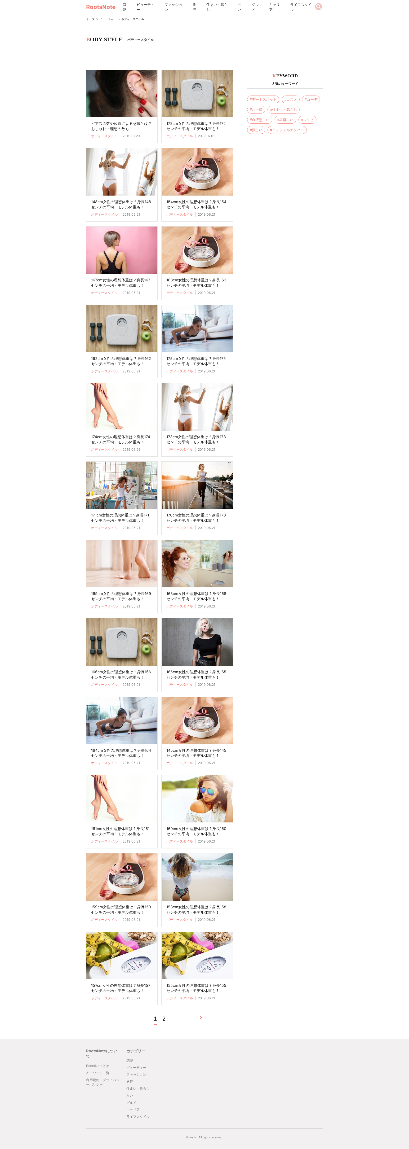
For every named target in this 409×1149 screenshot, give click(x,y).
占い (239, 7)
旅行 (194, 7)
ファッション (173, 7)
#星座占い (285, 120)
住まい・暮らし (217, 7)
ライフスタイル (300, 7)
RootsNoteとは (97, 1066)
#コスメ (290, 99)
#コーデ (311, 99)
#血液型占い (260, 120)
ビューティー (145, 7)
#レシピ (307, 120)
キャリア (274, 7)
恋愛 (124, 7)
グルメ (255, 7)
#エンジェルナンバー (287, 130)
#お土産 (256, 109)
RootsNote (101, 7)
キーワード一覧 (97, 1073)
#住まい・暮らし (283, 109)
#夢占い (256, 130)
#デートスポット (263, 99)
